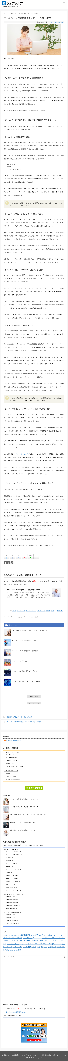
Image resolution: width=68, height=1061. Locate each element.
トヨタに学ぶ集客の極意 (12, 920)
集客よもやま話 (10, 917)
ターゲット (36, 940)
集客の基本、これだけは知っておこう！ (22, 830)
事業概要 (8, 773)
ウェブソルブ (38, 1058)
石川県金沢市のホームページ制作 (14, 766)
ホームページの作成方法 (55, 22)
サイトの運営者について (11, 771)
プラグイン (15, 944)
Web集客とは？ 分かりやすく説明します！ (23, 822)
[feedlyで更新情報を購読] (8, 562)
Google (5, 935)
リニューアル (17, 947)
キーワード (37, 938)
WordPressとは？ (10, 896)
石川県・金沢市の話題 (11, 923)
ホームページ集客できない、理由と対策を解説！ (23, 590)
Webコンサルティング (11, 760)
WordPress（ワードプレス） (12, 894)
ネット (9, 944)
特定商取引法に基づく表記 (12, 779)
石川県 (54, 947)
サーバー (22, 940)
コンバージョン (31, 611)
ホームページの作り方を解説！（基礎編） (25, 651)
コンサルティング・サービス (12, 752)
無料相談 (4, 1055)
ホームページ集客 (10, 863)
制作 (52, 611)
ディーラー (47, 940)
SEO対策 (8, 872)
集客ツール (12, 950)
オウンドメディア (16, 938)
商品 (38, 947)
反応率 (14, 611)
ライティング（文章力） (12, 881)
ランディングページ (11, 875)
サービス (29, 940)
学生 (42, 947)
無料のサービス (10, 763)
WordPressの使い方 (11, 899)
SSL (31, 935)
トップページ (34, 696)
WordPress (41, 935)
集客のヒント (9, 914)
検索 (50, 946)
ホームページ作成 (9, 849)
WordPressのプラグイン (12, 905)
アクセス (59, 935)
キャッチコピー (27, 938)
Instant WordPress (10, 908)
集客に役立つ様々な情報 (11, 912)
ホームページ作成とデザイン (13, 854)
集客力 (48, 611)
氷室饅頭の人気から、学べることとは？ (19, 717)
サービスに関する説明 (11, 757)
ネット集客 (8, 860)
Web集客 (8, 866)
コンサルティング (47, 938)
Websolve (60, 611)
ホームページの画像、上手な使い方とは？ (25, 671)
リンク (25, 947)
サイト (15, 940)
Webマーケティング (22, 454)
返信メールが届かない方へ (13, 740)
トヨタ (61, 940)
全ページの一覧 (33, 703)
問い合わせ (8, 857)
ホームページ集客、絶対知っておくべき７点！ (24, 799)
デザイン (54, 940)
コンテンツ (57, 938)
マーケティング (55, 944)
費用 (58, 947)
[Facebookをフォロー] (5, 562)
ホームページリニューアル (12, 869)
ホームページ (21, 611)
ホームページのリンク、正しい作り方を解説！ (26, 681)
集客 (6, 949)
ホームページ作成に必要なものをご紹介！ (25, 640)
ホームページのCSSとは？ (20, 661)
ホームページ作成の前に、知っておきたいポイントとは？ (30, 630)
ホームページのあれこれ (12, 890)
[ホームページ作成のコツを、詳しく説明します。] (18, 558)
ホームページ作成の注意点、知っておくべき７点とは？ (24, 721)
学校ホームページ (10, 887)
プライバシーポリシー (11, 776)
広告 (45, 947)
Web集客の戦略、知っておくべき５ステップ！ (24, 807)
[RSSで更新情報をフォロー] (12, 562)
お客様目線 (51, 935)
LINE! (30, 555)
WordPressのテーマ (11, 902)
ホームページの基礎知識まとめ (16, 1012)
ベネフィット (41, 611)
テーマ (42, 940)
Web (34, 935)
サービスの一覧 (10, 754)
